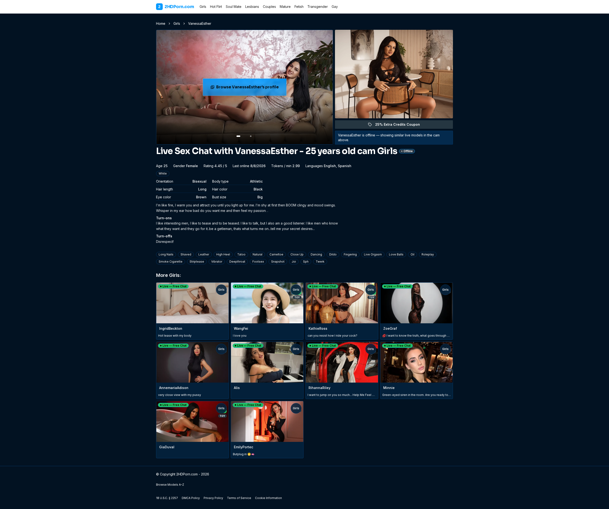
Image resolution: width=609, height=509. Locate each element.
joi (294, 261)
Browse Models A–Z (170, 484)
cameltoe (276, 254)
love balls (396, 254)
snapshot (278, 261)
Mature (285, 7)
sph (306, 261)
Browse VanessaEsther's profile (248, 88)
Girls (203, 7)
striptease (197, 261)
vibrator (216, 261)
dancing (316, 254)
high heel (223, 254)
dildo (333, 254)
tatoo (241, 254)
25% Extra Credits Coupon (400, 125)
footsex (258, 261)
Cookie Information (268, 498)
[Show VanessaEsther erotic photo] (238, 136)
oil (412, 254)
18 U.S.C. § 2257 (167, 498)
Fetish (299, 7)
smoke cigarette (170, 261)
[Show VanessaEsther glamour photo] (251, 136)
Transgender (317, 7)
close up (297, 254)
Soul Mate (233, 7)
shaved (186, 254)
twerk (320, 261)
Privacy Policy (213, 498)
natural (257, 254)
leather (203, 254)
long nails (166, 254)
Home (160, 23)
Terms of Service (239, 498)
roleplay (428, 254)
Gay (335, 7)
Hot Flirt (216, 7)
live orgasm (373, 254)
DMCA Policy (191, 498)
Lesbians (252, 7)
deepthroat (237, 261)
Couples (269, 7)
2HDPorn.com (176, 6)
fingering (350, 254)
